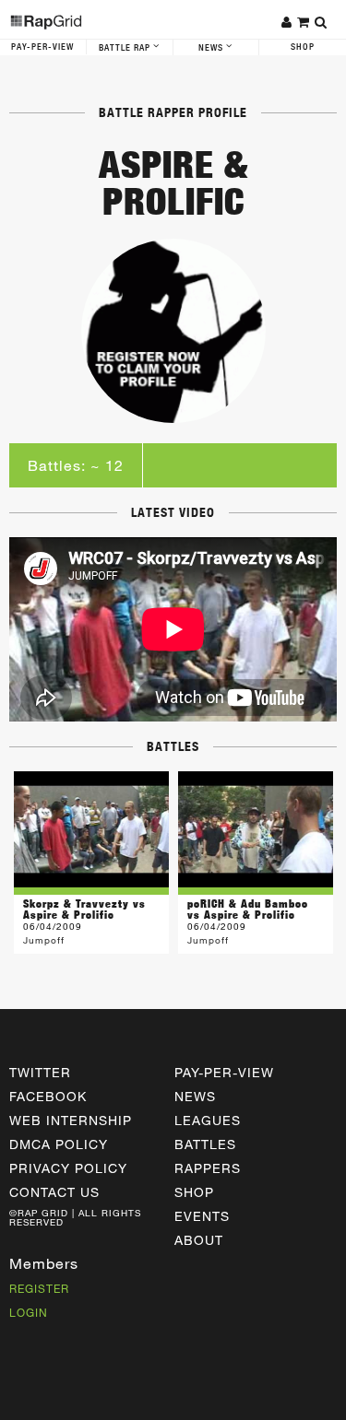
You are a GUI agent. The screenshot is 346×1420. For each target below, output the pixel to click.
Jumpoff (44, 939)
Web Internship (70, 1120)
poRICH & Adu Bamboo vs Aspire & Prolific (247, 909)
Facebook (48, 1096)
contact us (54, 1192)
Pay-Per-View (42, 47)
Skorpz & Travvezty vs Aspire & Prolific (84, 909)
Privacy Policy (68, 1168)
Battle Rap (126, 47)
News (212, 47)
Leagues (207, 1120)
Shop (303, 47)
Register (39, 1288)
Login (28, 1312)
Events (202, 1216)
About (198, 1240)
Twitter (40, 1072)
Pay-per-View (224, 1072)
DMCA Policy (58, 1144)
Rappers (207, 1168)
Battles (205, 1144)
